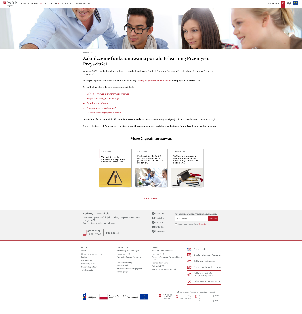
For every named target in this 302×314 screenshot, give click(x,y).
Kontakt (271, 4)
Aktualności (92, 9)
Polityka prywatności (203, 273)
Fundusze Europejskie (30, 3)
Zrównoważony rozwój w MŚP (101, 108)
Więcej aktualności (151, 198)
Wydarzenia (67, 3)
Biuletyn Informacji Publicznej (207, 255)
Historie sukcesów (83, 3)
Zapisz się (213, 219)
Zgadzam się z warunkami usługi (188, 224)
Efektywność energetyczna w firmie (104, 113)
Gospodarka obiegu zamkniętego (103, 99)
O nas (277, 4)
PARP (84, 9)
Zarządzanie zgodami (203, 276)
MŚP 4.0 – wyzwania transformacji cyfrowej (108, 94)
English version (200, 249)
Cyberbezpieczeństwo (97, 103)
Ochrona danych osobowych (207, 281)
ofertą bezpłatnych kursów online (154, 81)
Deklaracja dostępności (204, 261)
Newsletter (203, 224)
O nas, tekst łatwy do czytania (207, 267)
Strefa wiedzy (51, 3)
